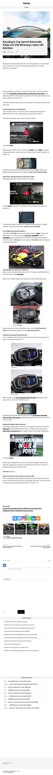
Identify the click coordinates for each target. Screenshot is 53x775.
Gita (5, 52)
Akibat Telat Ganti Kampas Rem (12, 644)
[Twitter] (19, 518)
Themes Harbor (10, 772)
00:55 (31, 150)
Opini (8, 536)
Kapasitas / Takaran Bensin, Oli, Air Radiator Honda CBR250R (23, 702)
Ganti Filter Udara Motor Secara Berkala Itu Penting (17, 641)
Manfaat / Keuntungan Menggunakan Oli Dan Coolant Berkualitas (21, 650)
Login (48, 560)
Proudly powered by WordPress (9, 771)
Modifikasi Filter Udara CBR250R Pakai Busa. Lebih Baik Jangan (20, 634)
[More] (38, 518)
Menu (27, 7)
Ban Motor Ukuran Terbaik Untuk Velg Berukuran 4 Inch (19, 625)
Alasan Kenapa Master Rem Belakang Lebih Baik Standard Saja (20, 637)
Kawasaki (6, 429)
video (38, 233)
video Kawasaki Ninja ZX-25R (26, 398)
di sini (11, 145)
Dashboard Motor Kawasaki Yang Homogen (18, 511)
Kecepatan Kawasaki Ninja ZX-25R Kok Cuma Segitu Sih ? (22, 508)
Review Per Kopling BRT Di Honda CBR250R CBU (19, 687)
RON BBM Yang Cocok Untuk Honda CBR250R (19, 690)
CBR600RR (6, 238)
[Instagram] (24, 518)
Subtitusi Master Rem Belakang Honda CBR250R (17, 631)
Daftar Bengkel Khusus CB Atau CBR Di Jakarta (19, 681)
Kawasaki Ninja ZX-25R (16, 537)
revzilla (20, 325)
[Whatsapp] (29, 518)
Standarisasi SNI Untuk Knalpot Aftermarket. (16, 621)
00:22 (10, 206)
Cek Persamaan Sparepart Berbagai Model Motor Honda (23, 684)
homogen (20, 274)
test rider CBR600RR (31, 235)
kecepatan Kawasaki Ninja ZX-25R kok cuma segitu (27, 93)
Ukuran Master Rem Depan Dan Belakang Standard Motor (19, 628)
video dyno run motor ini (11, 431)
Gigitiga (26, 3)
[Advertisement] (26, 80)
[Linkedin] (33, 518)
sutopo (5, 684)
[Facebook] (15, 518)
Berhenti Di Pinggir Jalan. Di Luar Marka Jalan (16, 647)
